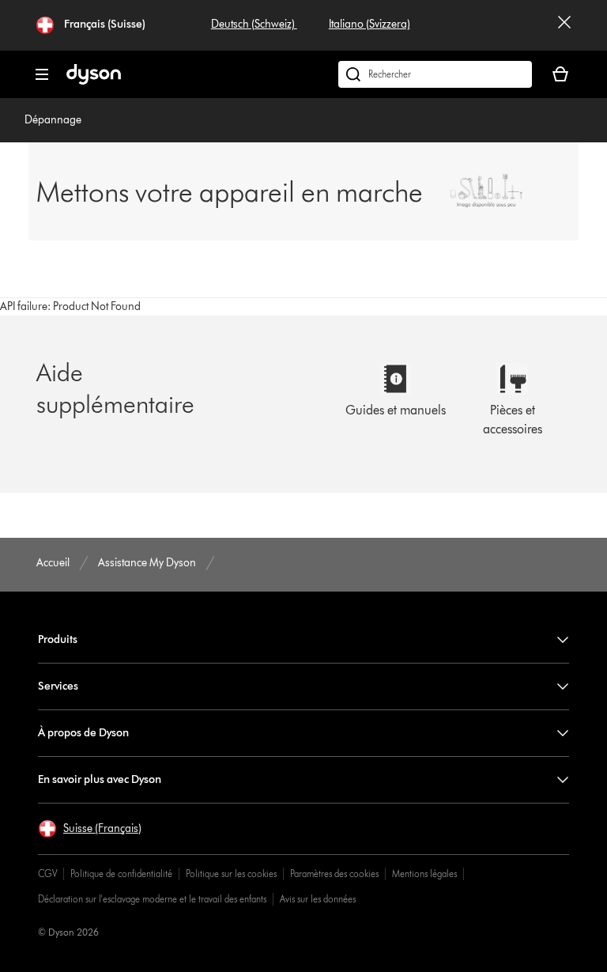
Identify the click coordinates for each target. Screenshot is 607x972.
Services (58, 686)
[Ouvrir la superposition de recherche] (435, 74)
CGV (47, 873)
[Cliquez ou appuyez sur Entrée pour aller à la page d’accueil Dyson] (93, 81)
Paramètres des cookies (334, 873)
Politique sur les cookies (231, 873)
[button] (89, 829)
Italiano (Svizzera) (369, 24)
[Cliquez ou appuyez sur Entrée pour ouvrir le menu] (42, 74)
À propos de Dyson (83, 732)
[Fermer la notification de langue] (564, 25)
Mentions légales (424, 873)
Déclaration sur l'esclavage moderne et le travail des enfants (152, 899)
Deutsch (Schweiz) (254, 24)
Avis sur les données (318, 899)
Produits (57, 639)
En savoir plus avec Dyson (99, 779)
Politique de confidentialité (121, 873)
